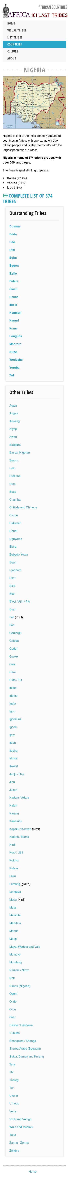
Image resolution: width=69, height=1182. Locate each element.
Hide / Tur (15, 680)
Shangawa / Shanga (22, 1041)
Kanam (14, 813)
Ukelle (13, 1095)
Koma (13, 328)
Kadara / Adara (19, 797)
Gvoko (13, 656)
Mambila (15, 915)
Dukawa (15, 226)
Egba (13, 257)
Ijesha (13, 750)
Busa (12, 491)
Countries (14, 44)
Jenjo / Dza (16, 774)
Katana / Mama (19, 837)
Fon (12, 625)
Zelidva (14, 1150)
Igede (13, 727)
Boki (12, 468)
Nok (12, 978)
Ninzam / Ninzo (19, 970)
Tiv (11, 1072)
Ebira (12, 546)
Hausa (13, 297)
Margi (13, 939)
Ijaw (12, 735)
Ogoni (13, 993)
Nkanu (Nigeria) (19, 986)
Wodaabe (16, 359)
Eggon (14, 265)
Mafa (12, 907)
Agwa (13, 405)
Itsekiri (13, 766)
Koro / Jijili (16, 852)
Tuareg (14, 1080)
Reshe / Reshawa (21, 1025)
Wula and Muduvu (21, 1127)
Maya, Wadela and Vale (24, 946)
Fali (11, 617)
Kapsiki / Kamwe (20, 829)
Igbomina (15, 719)
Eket (12, 578)
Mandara (15, 923)
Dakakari (15, 523)
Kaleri (13, 805)
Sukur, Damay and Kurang (26, 1056)
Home (11, 23)
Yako (12, 1135)
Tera (12, 1064)
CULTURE (12, 51)
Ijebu (12, 742)
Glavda (14, 640)
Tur (11, 1088)
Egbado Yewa (18, 554)
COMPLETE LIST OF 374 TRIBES (28, 198)
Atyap (13, 429)
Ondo (13, 1001)
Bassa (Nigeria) (19, 452)
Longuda (15, 336)
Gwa (12, 664)
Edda (13, 234)
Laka (12, 876)
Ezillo (13, 273)
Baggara (15, 444)
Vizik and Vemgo (20, 1119)
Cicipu (13, 515)
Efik (12, 250)
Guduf (13, 648)
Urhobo (14, 1103)
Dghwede (15, 539)
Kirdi (12, 844)
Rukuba (14, 1033)
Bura (12, 484)
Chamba (15, 499)
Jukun (13, 790)
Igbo (12, 711)
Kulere (13, 868)
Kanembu (15, 821)
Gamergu (15, 633)
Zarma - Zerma (19, 1142)
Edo (12, 242)
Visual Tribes (16, 30)
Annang (14, 421)
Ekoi (12, 593)
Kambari (15, 312)
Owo (12, 1017)
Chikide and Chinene (23, 507)
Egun (12, 562)
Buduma (14, 476)
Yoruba (14, 367)
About (11, 58)
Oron (12, 1009)
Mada (13, 899)
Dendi (13, 531)
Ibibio (13, 305)
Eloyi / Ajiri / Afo (19, 601)
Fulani (13, 281)
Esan (12, 609)
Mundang (15, 962)
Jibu (12, 782)
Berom (13, 460)
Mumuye (15, 954)
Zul (11, 375)
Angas (13, 413)
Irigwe (13, 758)
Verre (12, 1111)
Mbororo (15, 344)
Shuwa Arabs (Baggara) (25, 1048)
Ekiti (12, 586)
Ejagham (15, 570)
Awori (13, 437)
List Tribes (14, 37)
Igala (12, 703)
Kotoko (14, 860)
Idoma (13, 695)
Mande (13, 931)
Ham (12, 672)
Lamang (15, 884)
